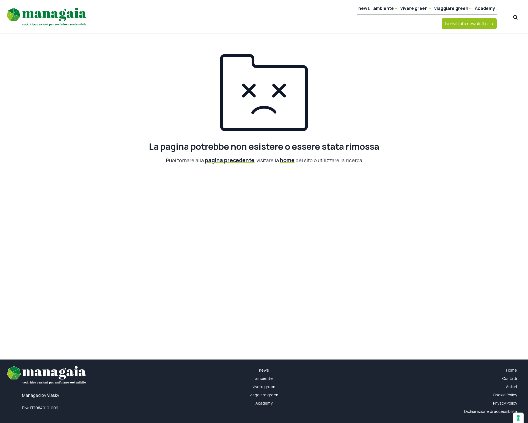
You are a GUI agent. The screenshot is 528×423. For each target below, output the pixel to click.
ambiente (384, 8)
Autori (511, 386)
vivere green (414, 8)
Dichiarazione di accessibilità (490, 411)
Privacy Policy (505, 403)
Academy (485, 8)
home (287, 160)
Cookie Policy (505, 394)
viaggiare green (451, 8)
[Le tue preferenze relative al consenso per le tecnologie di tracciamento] (518, 418)
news (364, 8)
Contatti (509, 378)
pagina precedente (229, 160)
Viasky (53, 395)
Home (511, 370)
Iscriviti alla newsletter (467, 24)
